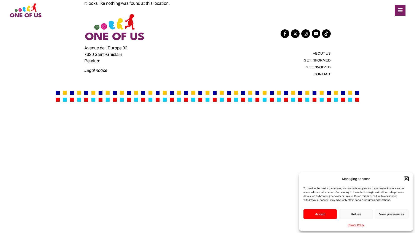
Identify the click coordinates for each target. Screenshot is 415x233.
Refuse (356, 214)
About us (322, 53)
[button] (406, 179)
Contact (322, 74)
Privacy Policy (356, 225)
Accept (320, 214)
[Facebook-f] (285, 33)
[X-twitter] (295, 33)
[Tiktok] (326, 33)
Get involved (318, 67)
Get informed (317, 60)
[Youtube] (316, 33)
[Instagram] (305, 33)
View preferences (391, 214)
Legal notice (95, 70)
